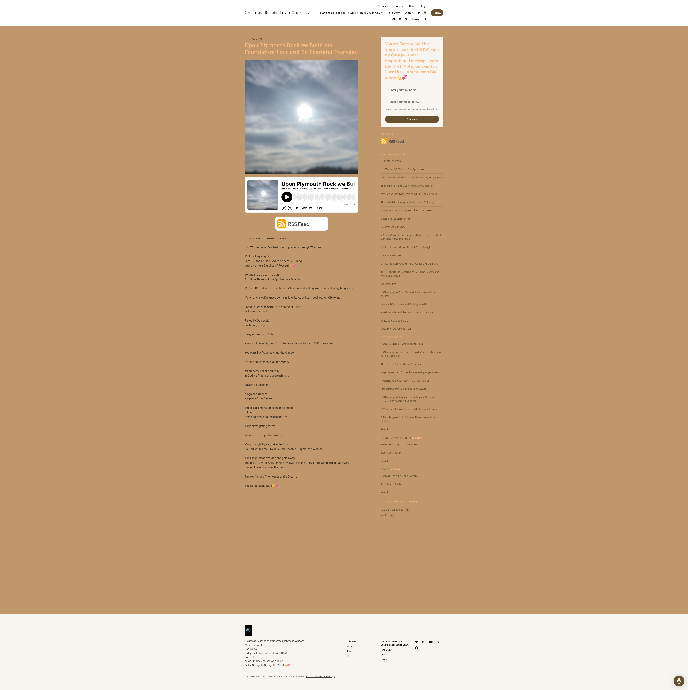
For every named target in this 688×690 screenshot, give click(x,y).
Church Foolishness (392, 255)
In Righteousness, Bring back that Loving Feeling (407, 210)
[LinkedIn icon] (438, 642)
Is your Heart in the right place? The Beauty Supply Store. (412, 177)
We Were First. (388, 283)
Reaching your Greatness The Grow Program (405, 380)
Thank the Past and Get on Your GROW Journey (407, 185)
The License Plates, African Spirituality (402, 364)
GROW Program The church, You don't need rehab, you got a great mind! (411, 354)
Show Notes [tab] (255, 238)
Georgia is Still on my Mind (395, 218)
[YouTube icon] (431, 642)
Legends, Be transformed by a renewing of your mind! (410, 372)
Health (386, 469)
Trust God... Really (391, 452)
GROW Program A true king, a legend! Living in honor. (410, 263)
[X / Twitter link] (419, 12)
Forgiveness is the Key (393, 227)
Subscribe (412, 119)
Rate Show (394, 12)
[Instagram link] (425, 12)
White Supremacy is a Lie (394, 320)
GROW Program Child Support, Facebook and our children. (408, 294)
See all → (386, 429)
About (411, 6)
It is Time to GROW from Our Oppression (403, 169)
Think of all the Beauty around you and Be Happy (408, 202)
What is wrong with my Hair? (396, 328)
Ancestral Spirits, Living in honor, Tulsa (402, 343)
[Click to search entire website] (425, 19)
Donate (415, 19)
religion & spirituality (396, 438)
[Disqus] (301, 547)
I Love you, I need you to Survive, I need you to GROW (351, 12)
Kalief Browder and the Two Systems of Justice (407, 312)
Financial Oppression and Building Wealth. (404, 304)
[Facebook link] (406, 19)
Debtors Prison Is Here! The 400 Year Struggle (406, 247)
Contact (409, 12)
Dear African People (392, 161)
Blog (423, 6)
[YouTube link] (394, 19)
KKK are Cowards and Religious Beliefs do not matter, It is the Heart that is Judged (411, 237)
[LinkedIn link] (400, 19)
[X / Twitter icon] (416, 642)
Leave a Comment (276, 238)
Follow (437, 12)
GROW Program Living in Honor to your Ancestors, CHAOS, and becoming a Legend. (408, 399)
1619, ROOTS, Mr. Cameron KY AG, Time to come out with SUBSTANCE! (410, 273)
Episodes (383, 6)
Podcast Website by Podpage (320, 676)
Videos (399, 6)
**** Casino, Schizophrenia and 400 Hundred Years (409, 194)
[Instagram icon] (424, 642)
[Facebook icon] (416, 648)
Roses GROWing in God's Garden (399, 444)
